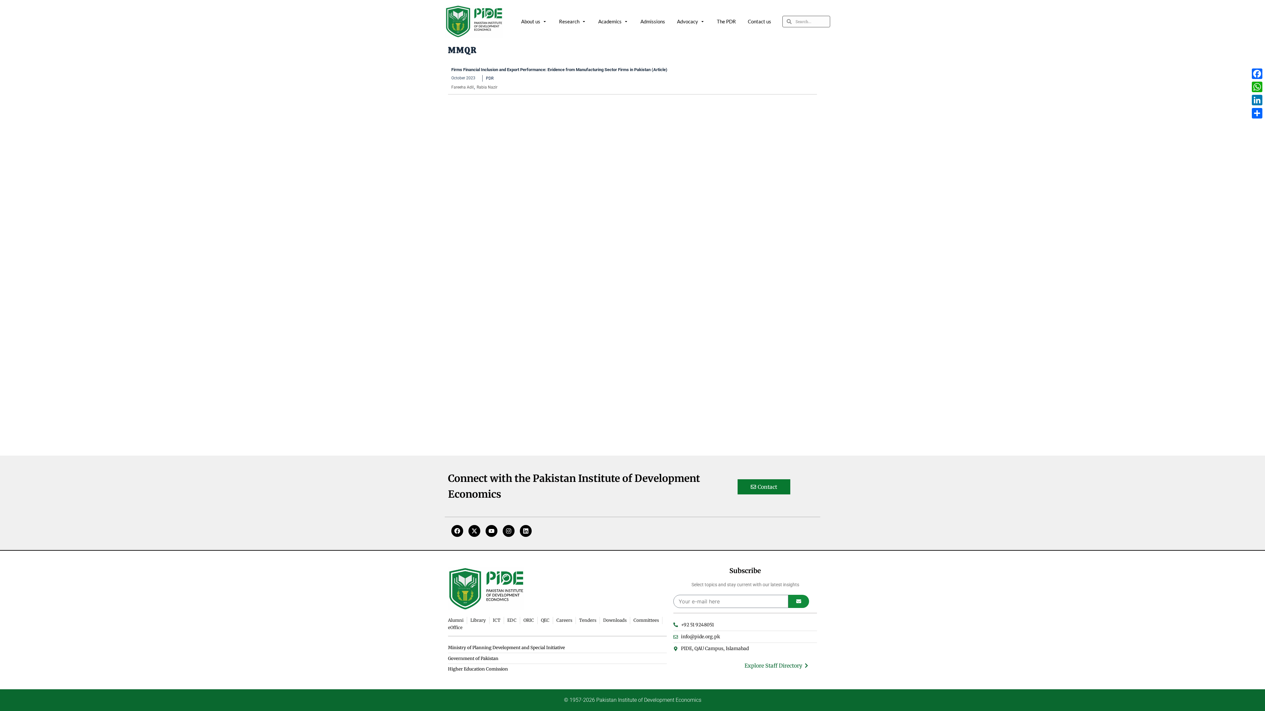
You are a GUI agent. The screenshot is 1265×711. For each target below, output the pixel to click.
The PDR (726, 21)
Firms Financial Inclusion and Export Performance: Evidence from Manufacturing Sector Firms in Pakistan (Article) (559, 69)
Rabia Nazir (487, 87)
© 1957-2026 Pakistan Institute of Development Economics (632, 700)
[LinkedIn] (1257, 100)
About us (530, 21)
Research (569, 21)
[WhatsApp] (1257, 86)
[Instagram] (509, 531)
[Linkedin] (526, 531)
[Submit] (798, 601)
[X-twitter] (474, 531)
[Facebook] (457, 531)
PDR (489, 78)
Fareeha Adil (462, 87)
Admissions (652, 21)
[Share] (1257, 113)
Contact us (759, 21)
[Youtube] (491, 531)
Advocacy (687, 21)
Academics (610, 21)
